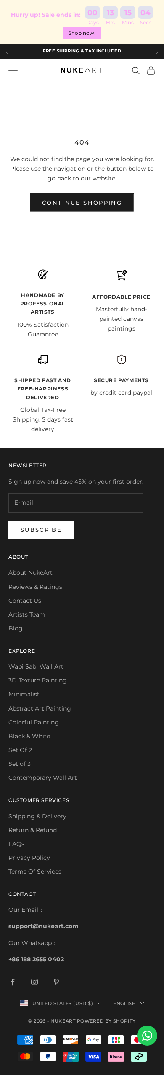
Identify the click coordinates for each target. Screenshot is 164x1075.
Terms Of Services (34, 871)
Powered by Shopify (106, 1021)
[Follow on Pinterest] (56, 982)
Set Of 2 (20, 750)
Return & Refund (32, 830)
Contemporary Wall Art (42, 777)
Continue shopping (82, 202)
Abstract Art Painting (39, 708)
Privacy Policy (29, 858)
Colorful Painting (33, 722)
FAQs (16, 844)
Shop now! (82, 33)
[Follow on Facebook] (12, 982)
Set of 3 (19, 764)
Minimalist (24, 694)
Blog (15, 628)
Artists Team (26, 614)
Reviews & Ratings (35, 587)
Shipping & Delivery (37, 816)
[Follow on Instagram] (34, 982)
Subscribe (41, 529)
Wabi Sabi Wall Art (35, 666)
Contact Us (24, 600)
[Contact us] (147, 1036)
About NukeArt (30, 572)
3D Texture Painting (37, 680)
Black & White (29, 736)
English (124, 1003)
